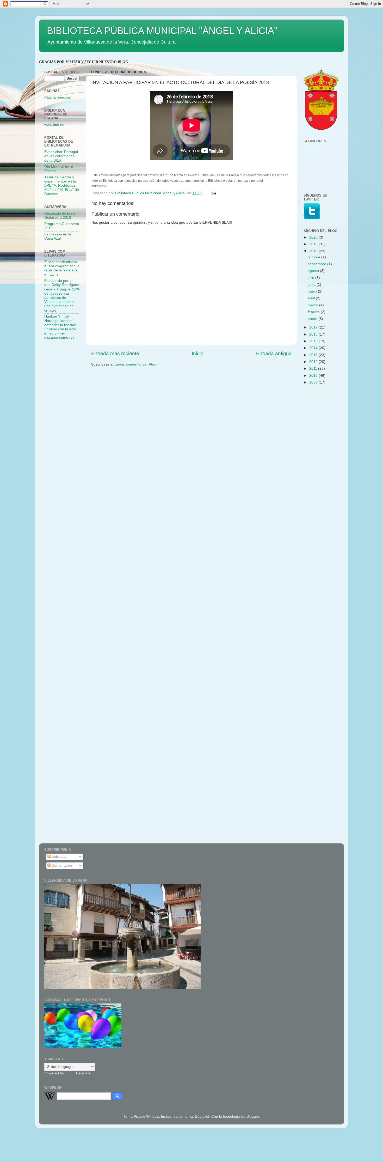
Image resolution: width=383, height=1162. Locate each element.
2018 (314, 251)
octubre (314, 257)
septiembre (317, 264)
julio (311, 278)
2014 (314, 348)
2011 (313, 368)
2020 (314, 237)
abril (312, 298)
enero (313, 319)
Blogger (252, 1116)
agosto (314, 271)
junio (312, 285)
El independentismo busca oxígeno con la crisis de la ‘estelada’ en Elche (61, 268)
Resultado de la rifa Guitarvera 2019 (60, 215)
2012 (314, 362)
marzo (313, 305)
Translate (83, 1073)
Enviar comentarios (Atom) (137, 364)
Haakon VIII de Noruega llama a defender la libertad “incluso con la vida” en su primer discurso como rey (60, 326)
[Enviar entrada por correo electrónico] (213, 193)
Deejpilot (202, 1116)
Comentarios (62, 865)
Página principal (57, 97)
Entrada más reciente (115, 353)
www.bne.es (54, 125)
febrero (314, 312)
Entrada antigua (274, 353)
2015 (314, 341)
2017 (314, 327)
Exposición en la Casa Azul (57, 236)
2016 (314, 334)
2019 (314, 244)
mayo (313, 291)
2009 (314, 382)
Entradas (58, 857)
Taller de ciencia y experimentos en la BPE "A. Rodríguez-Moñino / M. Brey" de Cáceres (61, 185)
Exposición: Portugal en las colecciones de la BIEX (61, 156)
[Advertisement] (65, 427)
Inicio (197, 353)
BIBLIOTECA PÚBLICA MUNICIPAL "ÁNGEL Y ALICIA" (162, 30)
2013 (314, 355)
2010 (314, 376)
